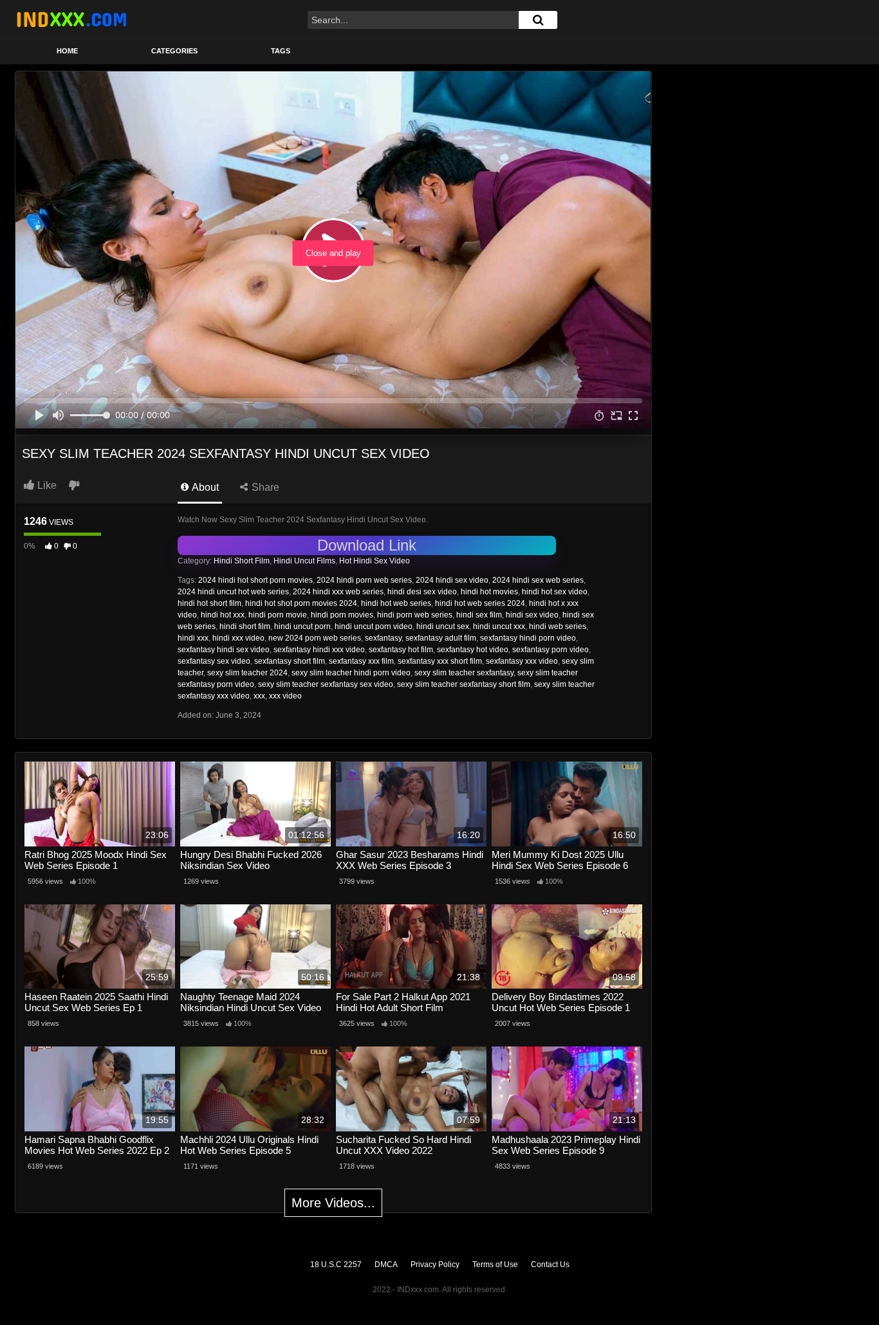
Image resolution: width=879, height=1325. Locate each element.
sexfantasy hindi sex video (224, 649)
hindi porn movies (342, 614)
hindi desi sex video (422, 591)
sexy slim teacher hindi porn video (351, 672)
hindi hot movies (489, 591)
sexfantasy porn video (550, 649)
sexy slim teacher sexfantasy (464, 672)
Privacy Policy (435, 1264)
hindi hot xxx (223, 614)
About (204, 487)
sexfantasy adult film (440, 638)
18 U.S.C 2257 (336, 1264)
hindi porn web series (414, 614)
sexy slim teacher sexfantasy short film (463, 684)
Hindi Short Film (242, 560)
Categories (174, 51)
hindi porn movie (277, 614)
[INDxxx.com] (71, 19)
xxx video (285, 695)
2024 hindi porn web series (364, 580)
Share (264, 487)
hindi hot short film (209, 603)
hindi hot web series (396, 603)
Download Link (366, 545)
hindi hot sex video (555, 591)
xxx (259, 695)
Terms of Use (495, 1264)
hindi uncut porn (302, 626)
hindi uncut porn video (373, 626)
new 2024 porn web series (314, 638)
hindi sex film (479, 614)
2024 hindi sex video (452, 580)
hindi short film (244, 626)
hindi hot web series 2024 (480, 603)
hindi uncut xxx (499, 626)
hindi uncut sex (442, 626)
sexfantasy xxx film (361, 661)
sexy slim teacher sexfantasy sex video (325, 684)
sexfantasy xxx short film (440, 661)
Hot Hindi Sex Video (374, 560)
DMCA (386, 1264)
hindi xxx (193, 638)
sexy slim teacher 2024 (247, 672)
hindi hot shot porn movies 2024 (301, 603)
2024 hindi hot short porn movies (255, 580)
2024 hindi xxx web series (338, 591)
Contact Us (550, 1264)
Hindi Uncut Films (304, 560)
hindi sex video (532, 614)
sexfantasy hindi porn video (528, 638)
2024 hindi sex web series (538, 580)
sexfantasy (383, 638)
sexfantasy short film (289, 661)
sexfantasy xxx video (522, 661)
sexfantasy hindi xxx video (319, 649)
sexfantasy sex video (214, 661)
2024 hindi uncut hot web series (233, 591)
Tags (280, 51)
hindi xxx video (238, 638)
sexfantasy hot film (401, 649)
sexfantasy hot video (472, 649)
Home (67, 51)
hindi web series (557, 626)
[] (538, 20)
